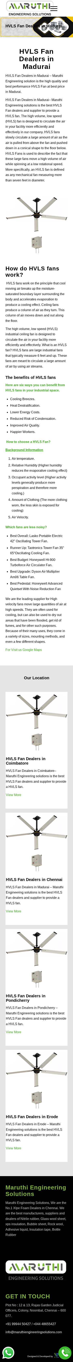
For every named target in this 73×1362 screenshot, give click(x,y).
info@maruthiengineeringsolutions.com (33, 1332)
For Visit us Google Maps (23, 650)
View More (13, 795)
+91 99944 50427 (18, 1324)
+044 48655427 (44, 1324)
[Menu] (51, 8)
